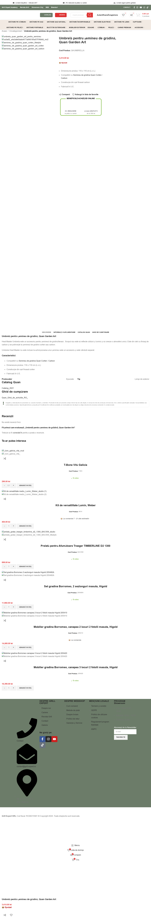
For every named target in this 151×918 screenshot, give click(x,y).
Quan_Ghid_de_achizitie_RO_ (15, 397)
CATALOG (47, 15)
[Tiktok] (42, 745)
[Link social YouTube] (141, 7)
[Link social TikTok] (147, 7)
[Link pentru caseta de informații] (10, 7)
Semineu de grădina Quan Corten (87, 75)
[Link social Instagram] (137, 7)
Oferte (62, 15)
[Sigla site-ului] (20, 15)
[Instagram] (48, 739)
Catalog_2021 (8, 388)
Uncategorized (15, 31)
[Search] (90, 15)
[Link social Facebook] (134, 7)
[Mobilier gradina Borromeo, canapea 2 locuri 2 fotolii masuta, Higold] (34, 612)
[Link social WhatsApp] (144, 7)
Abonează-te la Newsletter (125, 727)
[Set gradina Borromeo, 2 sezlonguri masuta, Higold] (28, 572)
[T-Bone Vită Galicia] (13, 450)
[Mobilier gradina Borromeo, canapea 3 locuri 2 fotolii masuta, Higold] (34, 653)
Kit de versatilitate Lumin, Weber (76, 505)
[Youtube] (54, 739)
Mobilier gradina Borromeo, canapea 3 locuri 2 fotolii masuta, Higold (75, 667)
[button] (25, 485)
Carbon (64, 78)
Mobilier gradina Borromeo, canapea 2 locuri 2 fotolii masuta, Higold (75, 627)
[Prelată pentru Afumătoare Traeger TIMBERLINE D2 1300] (28, 532)
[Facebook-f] (42, 739)
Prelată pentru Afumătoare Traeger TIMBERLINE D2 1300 (75, 546)
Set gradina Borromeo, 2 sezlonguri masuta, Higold (75, 586)
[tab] (46, 332)
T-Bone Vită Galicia (75, 465)
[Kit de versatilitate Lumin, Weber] (24, 491)
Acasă (4, 31)
